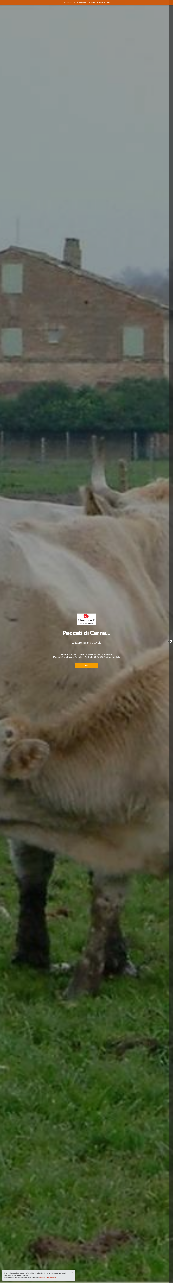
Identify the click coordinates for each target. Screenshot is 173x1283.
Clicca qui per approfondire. (47, 1278)
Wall (171, 641)
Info (86, 666)
